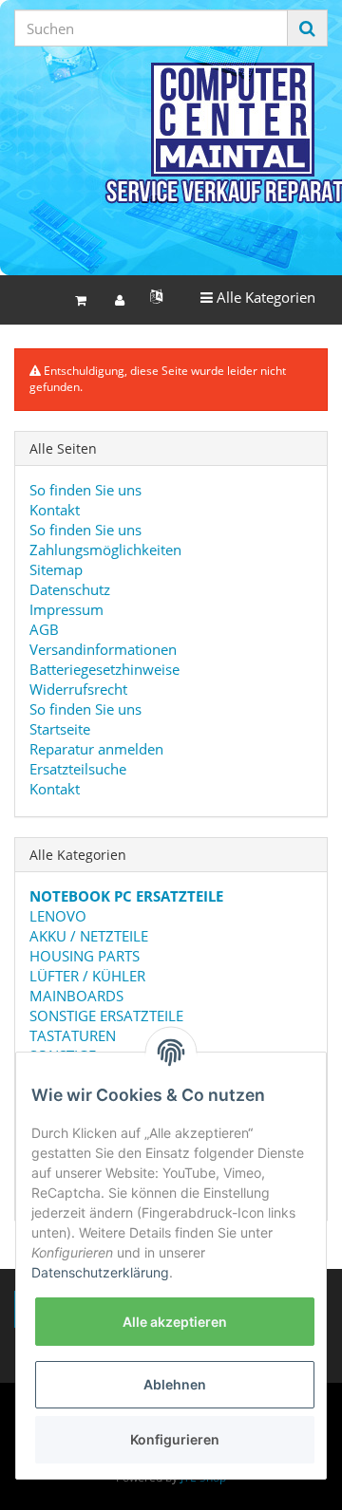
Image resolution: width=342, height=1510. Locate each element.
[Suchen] (307, 28)
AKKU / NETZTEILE (88, 935)
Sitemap (56, 569)
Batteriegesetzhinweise (104, 669)
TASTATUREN (72, 1035)
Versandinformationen (103, 649)
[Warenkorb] (81, 300)
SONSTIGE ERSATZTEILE (106, 1015)
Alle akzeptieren (175, 1322)
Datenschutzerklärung (100, 1272)
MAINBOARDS (76, 995)
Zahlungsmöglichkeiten (105, 549)
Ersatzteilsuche (77, 768)
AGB (44, 629)
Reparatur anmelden (96, 748)
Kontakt (54, 509)
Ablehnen (174, 1384)
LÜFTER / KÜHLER (87, 975)
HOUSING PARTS (84, 955)
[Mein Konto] (120, 300)
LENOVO (57, 915)
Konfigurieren (174, 1439)
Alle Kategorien (257, 297)
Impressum (66, 609)
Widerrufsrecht (78, 689)
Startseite (59, 728)
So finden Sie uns (85, 489)
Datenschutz (69, 589)
